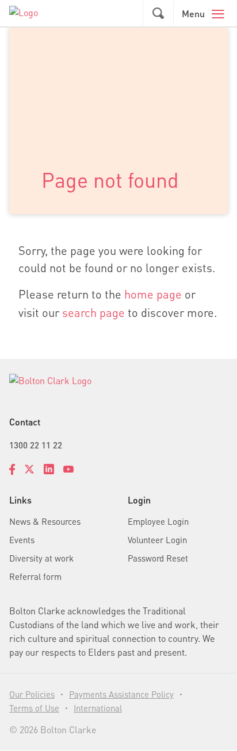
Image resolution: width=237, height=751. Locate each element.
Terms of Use (34, 708)
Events (22, 539)
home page (153, 294)
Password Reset (158, 558)
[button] (158, 14)
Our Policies (32, 694)
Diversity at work (41, 558)
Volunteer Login (157, 539)
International (98, 708)
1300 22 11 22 (35, 445)
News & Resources (45, 521)
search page (93, 312)
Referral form (35, 576)
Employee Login (158, 521)
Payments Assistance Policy (121, 694)
